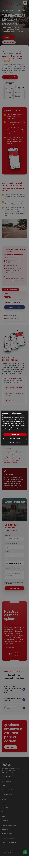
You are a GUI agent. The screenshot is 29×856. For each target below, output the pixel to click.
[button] (14, 442)
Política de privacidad (8, 431)
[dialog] (14, 428)
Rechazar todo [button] (15, 438)
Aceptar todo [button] (15, 434)
